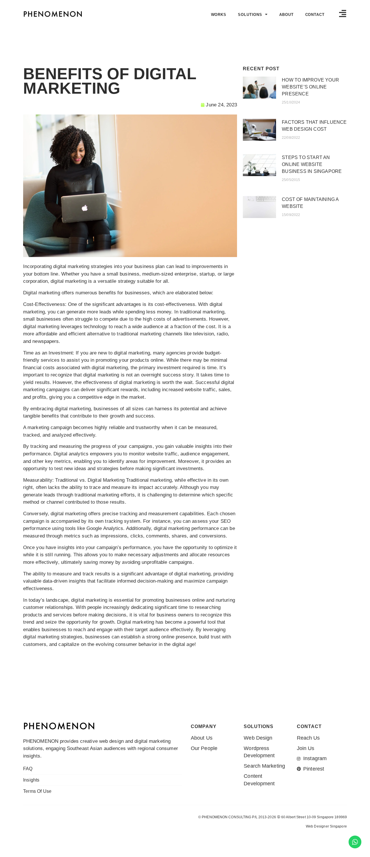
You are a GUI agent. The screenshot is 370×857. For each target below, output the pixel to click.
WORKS (219, 14)
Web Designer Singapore (326, 826)
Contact (315, 14)
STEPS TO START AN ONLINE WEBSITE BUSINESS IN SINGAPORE (312, 164)
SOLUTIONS (250, 14)
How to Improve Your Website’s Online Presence (310, 86)
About (286, 14)
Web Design (315, 837)
